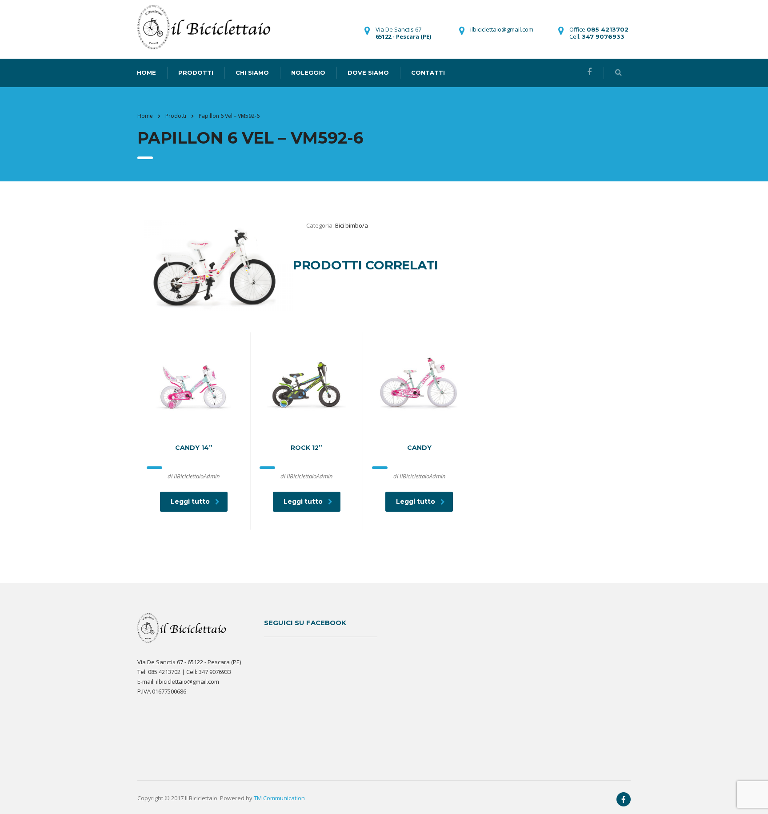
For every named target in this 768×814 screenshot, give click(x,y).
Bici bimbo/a (351, 225)
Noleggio (308, 72)
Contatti (428, 72)
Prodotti (195, 72)
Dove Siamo (368, 72)
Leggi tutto (190, 501)
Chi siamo (252, 72)
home (146, 72)
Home (145, 116)
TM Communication (279, 798)
